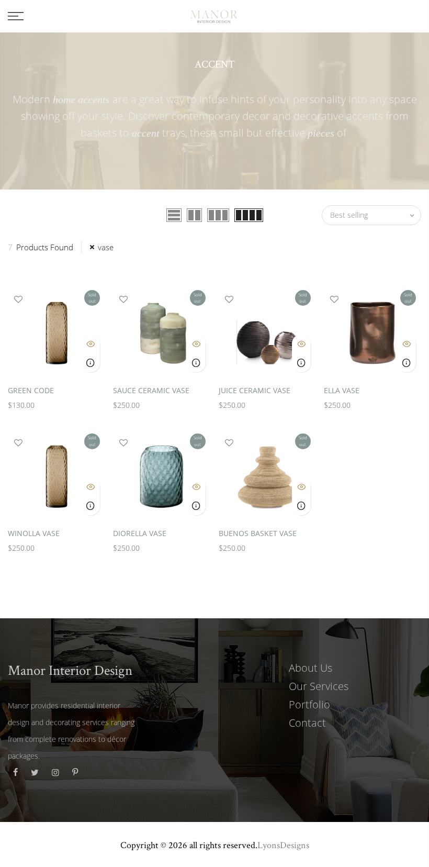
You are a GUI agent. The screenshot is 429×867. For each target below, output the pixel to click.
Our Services (318, 686)
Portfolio (309, 704)
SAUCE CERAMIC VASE (151, 390)
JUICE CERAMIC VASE (254, 390)
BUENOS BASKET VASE (258, 533)
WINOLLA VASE (34, 533)
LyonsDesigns (283, 845)
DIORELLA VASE (139, 533)
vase (106, 247)
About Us (310, 668)
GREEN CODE (31, 390)
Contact (307, 723)
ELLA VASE (341, 390)
